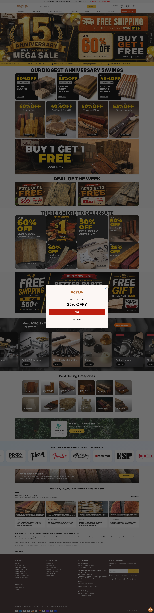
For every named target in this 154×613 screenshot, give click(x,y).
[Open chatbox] (150, 609)
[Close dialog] (106, 287)
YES (77, 312)
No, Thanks (77, 319)
